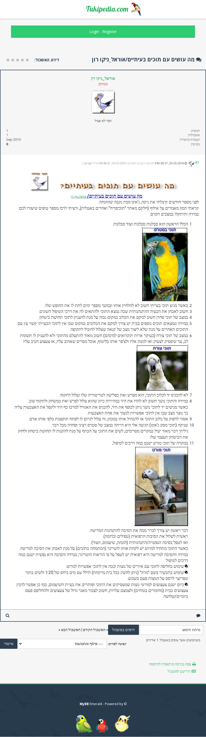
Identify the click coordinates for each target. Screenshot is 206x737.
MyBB (84, 704)
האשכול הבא (70, 630)
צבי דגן (87, 163)
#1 (197, 162)
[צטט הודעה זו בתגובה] (198, 615)
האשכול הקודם (94, 630)
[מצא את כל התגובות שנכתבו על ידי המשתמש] (7, 615)
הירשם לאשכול (179, 671)
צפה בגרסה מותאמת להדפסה (170, 664)
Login (94, 31)
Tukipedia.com (107, 8)
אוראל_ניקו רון (103, 78)
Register (109, 31)
